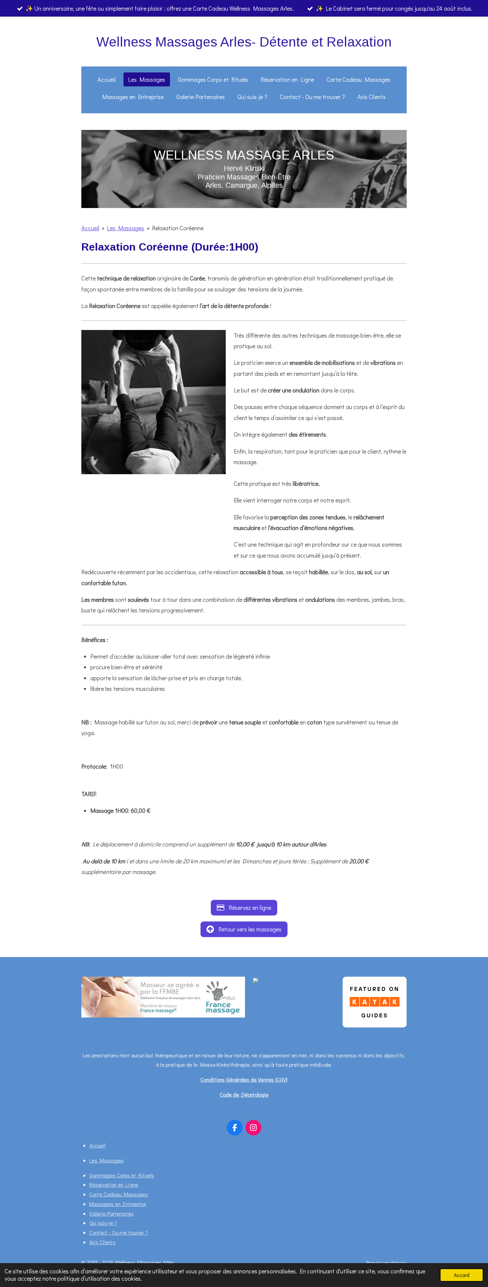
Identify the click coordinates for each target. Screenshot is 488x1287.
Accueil (90, 228)
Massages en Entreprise (117, 1203)
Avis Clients (102, 1241)
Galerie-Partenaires (111, 1213)
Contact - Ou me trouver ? (118, 1232)
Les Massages (125, 228)
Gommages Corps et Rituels (121, 1175)
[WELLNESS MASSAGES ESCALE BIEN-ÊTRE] (269, 981)
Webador (398, 1263)
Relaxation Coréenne (177, 228)
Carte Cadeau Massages (118, 1194)
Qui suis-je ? (103, 1222)
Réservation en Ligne (113, 1184)
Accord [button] (461, 1274)
